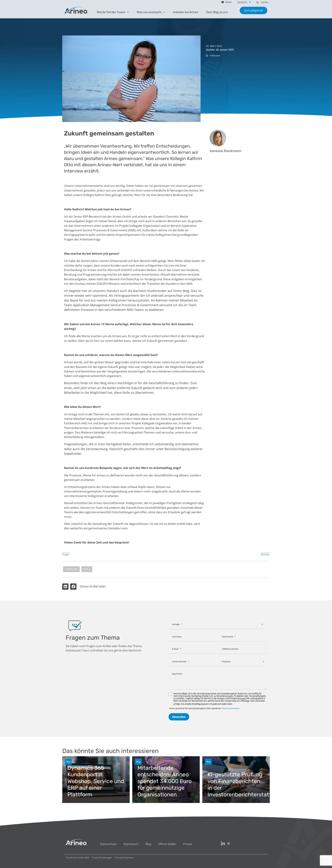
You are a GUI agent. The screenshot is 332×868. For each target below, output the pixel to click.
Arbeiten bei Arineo (185, 12)
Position (226, 661)
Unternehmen (179, 661)
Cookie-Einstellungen (102, 857)
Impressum (131, 844)
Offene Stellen (167, 844)
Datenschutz (108, 844)
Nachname (227, 636)
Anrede (175, 624)
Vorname (177, 636)
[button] (257, 2)
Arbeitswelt (71, 569)
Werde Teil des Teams (111, 12)
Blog (68, 761)
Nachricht (177, 673)
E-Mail (175, 648)
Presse (187, 844)
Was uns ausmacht (149, 12)
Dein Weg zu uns (217, 12)
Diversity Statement (124, 857)
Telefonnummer (230, 648)
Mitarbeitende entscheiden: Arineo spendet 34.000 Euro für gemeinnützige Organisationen (164, 781)
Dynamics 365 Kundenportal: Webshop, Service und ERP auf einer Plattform (95, 781)
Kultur (86, 569)
